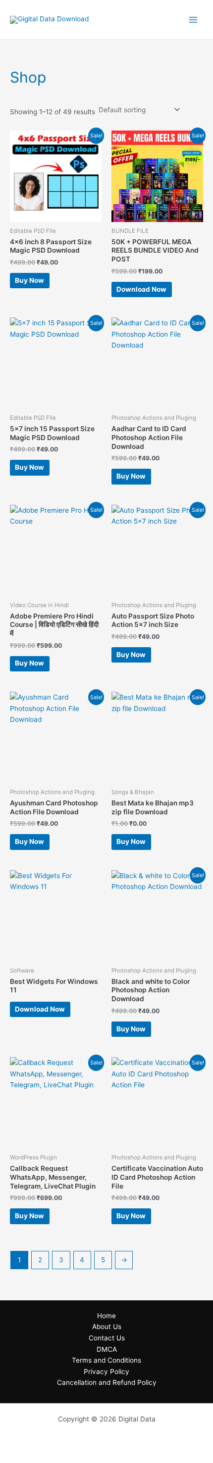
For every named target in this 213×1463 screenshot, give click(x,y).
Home (106, 1316)
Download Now (141, 289)
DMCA (107, 1349)
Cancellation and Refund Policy (107, 1382)
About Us (106, 1326)
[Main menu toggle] (193, 19)
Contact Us (107, 1338)
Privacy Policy (106, 1371)
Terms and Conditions (106, 1360)
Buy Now (29, 280)
